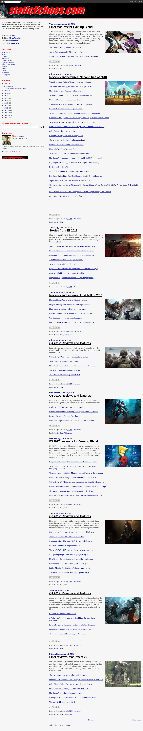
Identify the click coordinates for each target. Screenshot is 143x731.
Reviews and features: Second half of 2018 (78, 77)
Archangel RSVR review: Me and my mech (66, 407)
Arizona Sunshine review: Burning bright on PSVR (69, 572)
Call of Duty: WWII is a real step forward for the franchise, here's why (77, 482)
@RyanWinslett (14, 38)
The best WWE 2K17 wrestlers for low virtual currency (71, 550)
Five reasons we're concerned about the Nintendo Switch (71, 629)
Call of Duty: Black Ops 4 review (62, 131)
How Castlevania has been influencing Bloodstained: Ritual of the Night (77, 486)
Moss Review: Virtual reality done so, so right (67, 309)
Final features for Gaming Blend (71, 27)
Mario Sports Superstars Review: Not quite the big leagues (72, 532)
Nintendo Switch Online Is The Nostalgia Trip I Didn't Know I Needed (76, 127)
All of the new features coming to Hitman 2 (66, 260)
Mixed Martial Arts (8, 65)
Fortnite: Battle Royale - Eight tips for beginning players (71, 322)
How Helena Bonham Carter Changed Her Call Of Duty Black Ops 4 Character (80, 192)
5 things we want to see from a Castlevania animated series (72, 698)
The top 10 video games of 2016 (62, 702)
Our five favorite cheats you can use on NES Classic (69, 689)
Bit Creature (6, 52)
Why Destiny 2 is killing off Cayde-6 (64, 264)
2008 (6, 115)
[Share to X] (54, 61)
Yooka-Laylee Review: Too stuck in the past (66, 537)
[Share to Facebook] (57, 61)
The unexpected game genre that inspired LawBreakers (71, 491)
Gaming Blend (58, 69)
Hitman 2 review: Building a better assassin (66, 145)
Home (90, 720)
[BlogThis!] (52, 61)
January (9, 86)
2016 (6, 96)
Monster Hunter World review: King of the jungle (68, 300)
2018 (6, 91)
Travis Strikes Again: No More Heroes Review (67, 52)
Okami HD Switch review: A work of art (65, 100)
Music (4, 69)
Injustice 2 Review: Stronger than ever (64, 546)
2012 (6, 105)
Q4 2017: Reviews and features (70, 343)
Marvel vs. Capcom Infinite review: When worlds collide (71, 421)
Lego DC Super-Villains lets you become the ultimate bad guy (73, 269)
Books (4, 54)
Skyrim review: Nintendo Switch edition (65, 361)
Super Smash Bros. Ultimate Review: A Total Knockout (71, 180)
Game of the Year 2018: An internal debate (66, 196)
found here (13, 40)
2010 (6, 110)
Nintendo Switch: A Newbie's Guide (63, 149)
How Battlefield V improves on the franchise (67, 273)
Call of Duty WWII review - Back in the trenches (68, 357)
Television (5, 73)
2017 (6, 93)
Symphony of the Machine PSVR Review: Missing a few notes (73, 541)
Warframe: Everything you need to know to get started (70, 86)
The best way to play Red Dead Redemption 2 (67, 140)
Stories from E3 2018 (63, 230)
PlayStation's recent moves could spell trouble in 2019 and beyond (75, 158)
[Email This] (50, 61)
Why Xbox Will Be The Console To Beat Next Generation (72, 122)
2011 (6, 108)
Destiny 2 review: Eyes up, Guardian (63, 416)
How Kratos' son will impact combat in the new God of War (72, 477)
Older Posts (136, 720)
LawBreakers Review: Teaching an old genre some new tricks (73, 412)
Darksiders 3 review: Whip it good (63, 167)
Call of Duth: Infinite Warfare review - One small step (70, 684)
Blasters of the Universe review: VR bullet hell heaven (70, 313)
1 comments (77, 384)
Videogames (68, 335)
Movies (4, 67)
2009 (6, 113)
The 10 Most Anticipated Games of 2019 (65, 47)
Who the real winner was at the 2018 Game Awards (69, 171)
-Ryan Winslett (19, 136)
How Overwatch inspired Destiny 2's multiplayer (68, 563)
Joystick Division (8, 63)
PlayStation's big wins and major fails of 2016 (67, 693)
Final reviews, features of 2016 (69, 657)
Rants (4, 71)
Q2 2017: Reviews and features (70, 516)
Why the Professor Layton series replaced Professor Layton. (73, 462)
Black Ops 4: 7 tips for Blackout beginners (66, 136)
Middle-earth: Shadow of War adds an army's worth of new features (75, 495)
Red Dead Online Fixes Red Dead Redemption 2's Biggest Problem (75, 176)
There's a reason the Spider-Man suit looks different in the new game (76, 473)
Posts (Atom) (65, 725)
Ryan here (11, 36)
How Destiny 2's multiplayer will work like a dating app (71, 559)
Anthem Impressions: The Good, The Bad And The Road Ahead (74, 56)
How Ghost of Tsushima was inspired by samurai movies (71, 255)
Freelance (5, 58)
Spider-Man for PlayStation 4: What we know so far (69, 568)
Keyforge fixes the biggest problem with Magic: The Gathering (74, 162)
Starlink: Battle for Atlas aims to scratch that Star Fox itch (72, 246)
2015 (6, 98)
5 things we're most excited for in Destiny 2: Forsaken (70, 104)
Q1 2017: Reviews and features (70, 593)
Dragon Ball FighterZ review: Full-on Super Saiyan (69, 304)
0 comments (78, 65)
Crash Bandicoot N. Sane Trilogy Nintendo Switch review (72, 82)
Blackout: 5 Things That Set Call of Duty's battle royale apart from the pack (79, 118)
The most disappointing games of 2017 (64, 370)
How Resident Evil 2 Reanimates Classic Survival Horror (71, 251)
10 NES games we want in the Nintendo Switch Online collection (74, 113)
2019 (6, 84)
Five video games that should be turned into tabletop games (72, 625)
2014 (6, 100)
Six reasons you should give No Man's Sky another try (70, 95)
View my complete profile (11, 151)
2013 (6, 103)
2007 (6, 118)
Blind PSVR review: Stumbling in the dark (66, 109)
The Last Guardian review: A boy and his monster (68, 675)
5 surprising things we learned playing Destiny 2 (68, 554)
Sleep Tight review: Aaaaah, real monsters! (66, 91)
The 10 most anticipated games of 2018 (64, 375)
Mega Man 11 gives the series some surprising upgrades (71, 278)
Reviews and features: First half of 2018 (75, 295)
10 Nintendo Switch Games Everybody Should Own (69, 154)
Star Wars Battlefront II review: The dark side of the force (72, 366)
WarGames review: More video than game (65, 318)
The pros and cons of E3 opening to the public (67, 634)
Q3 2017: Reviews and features (70, 395)
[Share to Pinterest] (59, 61)
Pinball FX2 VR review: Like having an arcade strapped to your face (76, 680)
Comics (4, 56)
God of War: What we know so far (62, 614)
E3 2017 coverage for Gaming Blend (73, 441)
